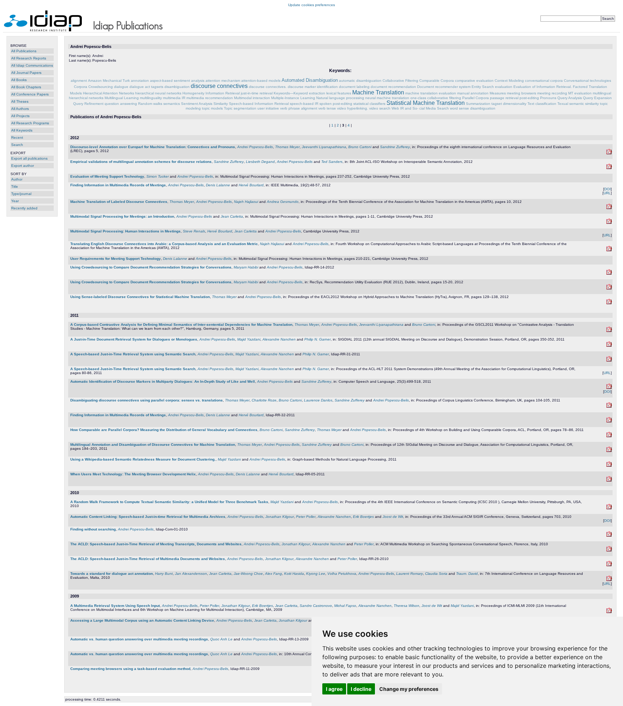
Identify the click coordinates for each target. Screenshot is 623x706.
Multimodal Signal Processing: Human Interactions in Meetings (125, 231)
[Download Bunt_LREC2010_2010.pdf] (609, 580)
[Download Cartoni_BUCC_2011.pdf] (609, 436)
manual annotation (473, 93)
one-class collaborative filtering (435, 98)
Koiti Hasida (294, 574)
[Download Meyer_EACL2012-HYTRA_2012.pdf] (609, 303)
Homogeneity (193, 93)
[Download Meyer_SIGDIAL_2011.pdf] (609, 451)
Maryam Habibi (246, 267)
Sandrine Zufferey (395, 147)
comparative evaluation (474, 81)
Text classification (541, 104)
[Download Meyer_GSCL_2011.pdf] (609, 331)
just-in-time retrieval (257, 93)
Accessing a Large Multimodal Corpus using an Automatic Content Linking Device (142, 620)
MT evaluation (580, 93)
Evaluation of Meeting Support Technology (107, 176)
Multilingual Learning (122, 98)
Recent (17, 137)
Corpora (80, 87)
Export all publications (29, 158)
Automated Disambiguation (310, 80)
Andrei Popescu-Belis (255, 147)
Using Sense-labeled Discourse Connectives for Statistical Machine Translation (140, 297)
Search (17, 145)
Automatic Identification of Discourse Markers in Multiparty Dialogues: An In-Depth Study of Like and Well (162, 381)
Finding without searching (93, 529)
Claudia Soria (436, 574)
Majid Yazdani (248, 339)
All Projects (20, 116)
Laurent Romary (409, 574)
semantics (171, 104)
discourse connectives (219, 86)
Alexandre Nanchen (279, 339)
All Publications (23, 51)
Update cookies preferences (311, 5)
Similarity (220, 104)
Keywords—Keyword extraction (299, 93)
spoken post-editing (335, 104)
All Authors (20, 109)
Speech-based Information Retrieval (259, 104)
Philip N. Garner (317, 339)
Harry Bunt (164, 574)
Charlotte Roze (264, 400)
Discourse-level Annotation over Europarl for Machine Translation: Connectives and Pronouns (152, 147)
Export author (22, 166)
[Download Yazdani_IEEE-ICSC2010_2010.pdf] (609, 508)
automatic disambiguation (360, 81)
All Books (19, 80)
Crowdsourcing (100, 87)
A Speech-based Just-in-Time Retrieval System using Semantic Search (132, 354)
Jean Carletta (232, 216)
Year (15, 201)
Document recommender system (443, 87)
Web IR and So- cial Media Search (420, 108)
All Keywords (21, 130)
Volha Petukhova (341, 574)
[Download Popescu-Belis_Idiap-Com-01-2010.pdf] (609, 535)
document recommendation (393, 87)
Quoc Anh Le (221, 639)
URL (607, 193)
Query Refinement (88, 104)
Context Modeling (509, 81)
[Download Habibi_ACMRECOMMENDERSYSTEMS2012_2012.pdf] (609, 288)
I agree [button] (334, 689)
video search (379, 108)
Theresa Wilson (406, 606)
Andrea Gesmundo (283, 202)
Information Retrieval (223, 93)
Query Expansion (597, 98)
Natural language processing (340, 98)
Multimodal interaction (252, 98)
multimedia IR (174, 98)
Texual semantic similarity (578, 104)
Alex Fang (273, 574)
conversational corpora (544, 81)
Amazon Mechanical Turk (109, 81)
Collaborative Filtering (400, 81)
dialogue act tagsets (146, 87)
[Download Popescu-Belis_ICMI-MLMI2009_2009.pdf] (609, 612)
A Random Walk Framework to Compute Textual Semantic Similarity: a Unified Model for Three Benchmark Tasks (169, 502)
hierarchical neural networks (158, 93)
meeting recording (552, 93)
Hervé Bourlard (251, 185)
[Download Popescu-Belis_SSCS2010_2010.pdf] (609, 550)
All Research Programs (30, 123)
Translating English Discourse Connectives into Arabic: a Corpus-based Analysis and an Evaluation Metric (164, 244)
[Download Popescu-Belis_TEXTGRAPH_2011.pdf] (609, 465)
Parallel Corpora (475, 98)
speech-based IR (304, 104)
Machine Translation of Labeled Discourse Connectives (118, 202)
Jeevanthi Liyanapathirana (324, 147)
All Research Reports (28, 58)
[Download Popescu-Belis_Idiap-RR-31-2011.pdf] (609, 360)
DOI (607, 189)
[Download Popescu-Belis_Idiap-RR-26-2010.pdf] (609, 565)
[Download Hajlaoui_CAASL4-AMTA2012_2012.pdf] (609, 250)
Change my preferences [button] (408, 689)
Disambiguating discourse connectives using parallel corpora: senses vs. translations (146, 400)
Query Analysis (569, 98)
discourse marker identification (313, 87)
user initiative (268, 108)
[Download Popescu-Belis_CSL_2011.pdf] (609, 388)
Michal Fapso (345, 606)
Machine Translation (378, 92)
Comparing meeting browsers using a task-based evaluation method (130, 669)
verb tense (327, 108)
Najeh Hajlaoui (246, 202)
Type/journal (21, 194)
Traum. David (467, 574)
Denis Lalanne (218, 185)
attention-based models (260, 81)
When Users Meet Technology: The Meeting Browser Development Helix (133, 474)
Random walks (150, 104)
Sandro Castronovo (316, 606)
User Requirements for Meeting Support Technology (115, 259)
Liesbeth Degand (260, 162)
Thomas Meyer (287, 147)
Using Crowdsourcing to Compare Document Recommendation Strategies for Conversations (150, 267)
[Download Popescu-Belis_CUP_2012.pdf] (609, 223)
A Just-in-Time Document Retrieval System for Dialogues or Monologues (133, 339)
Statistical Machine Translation (425, 103)
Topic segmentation (240, 108)
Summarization (478, 104)
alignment (79, 81)
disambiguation (177, 87)
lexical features (338, 93)
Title (14, 186)
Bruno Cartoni (359, 147)
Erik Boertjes (363, 517)
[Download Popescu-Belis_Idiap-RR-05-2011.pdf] (609, 480)
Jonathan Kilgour (279, 517)
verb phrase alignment (298, 108)
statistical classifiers (369, 104)
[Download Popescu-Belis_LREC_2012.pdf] (609, 153)
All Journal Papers (26, 73)
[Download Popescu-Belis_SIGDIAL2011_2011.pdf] (609, 345)
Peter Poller (305, 517)
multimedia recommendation (209, 98)
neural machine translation (387, 98)
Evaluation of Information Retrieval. (542, 87)
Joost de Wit (393, 517)
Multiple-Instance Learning (293, 98)
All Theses (19, 101)
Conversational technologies (587, 81)
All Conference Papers (30, 94)
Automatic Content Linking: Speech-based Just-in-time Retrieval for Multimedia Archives (147, 517)
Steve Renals (194, 231)
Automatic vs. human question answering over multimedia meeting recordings (139, 639)
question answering (121, 104)
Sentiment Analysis (196, 104)
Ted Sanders (332, 162)
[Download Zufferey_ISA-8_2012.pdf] (609, 168)
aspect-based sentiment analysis (177, 81)
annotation (140, 81)
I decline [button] (361, 689)
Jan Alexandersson (191, 574)
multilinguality (151, 98)
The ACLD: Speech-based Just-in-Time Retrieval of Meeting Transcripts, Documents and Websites (156, 544)
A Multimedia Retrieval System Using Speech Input (115, 606)
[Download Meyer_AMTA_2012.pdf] (609, 208)
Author (16, 179)
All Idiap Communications (32, 65)
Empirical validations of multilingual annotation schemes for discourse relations (141, 162)
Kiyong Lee (315, 574)
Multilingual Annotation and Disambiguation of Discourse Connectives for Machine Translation (152, 445)
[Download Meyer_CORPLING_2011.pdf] (609, 406)
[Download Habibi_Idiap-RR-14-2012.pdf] (609, 273)
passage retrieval (504, 98)
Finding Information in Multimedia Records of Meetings (118, 185)
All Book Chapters (26, 87)
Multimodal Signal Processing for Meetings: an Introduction (122, 216)
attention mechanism (223, 81)
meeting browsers (521, 93)
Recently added (24, 208)
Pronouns (548, 98)
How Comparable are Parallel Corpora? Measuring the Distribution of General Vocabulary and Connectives (163, 430)
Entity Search (483, 87)
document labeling (354, 87)
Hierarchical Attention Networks (108, 93)
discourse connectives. (268, 87)
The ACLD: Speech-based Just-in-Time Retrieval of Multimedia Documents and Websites (147, 559)
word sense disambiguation (472, 108)
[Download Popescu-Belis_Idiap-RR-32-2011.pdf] (609, 421)
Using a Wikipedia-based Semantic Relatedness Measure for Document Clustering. (143, 459)
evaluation (503, 87)
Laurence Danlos (318, 400)
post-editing (529, 98)
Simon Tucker (157, 176)
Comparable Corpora (436, 81)
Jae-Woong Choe (248, 574)
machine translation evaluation (430, 93)
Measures (498, 93)
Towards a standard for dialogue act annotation (111, 574)
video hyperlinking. (352, 108)
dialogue (121, 87)
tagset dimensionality (508, 104)
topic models (212, 108)
